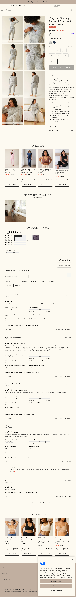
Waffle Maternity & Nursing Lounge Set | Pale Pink (11, 171)
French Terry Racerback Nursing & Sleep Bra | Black (28, 539)
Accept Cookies (55, 581)
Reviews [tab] (9, 271)
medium (8, 286)
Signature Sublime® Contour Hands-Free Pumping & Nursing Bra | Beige (61, 540)
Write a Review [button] (63, 260)
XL (71, 52)
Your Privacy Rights (55, 590)
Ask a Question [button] (63, 266)
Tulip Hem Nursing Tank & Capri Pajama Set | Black (60, 173)
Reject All (55, 586)
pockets (24, 282)
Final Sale (52, 28)
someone (33, 282)
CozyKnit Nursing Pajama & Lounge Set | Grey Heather (20, 326)
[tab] (36, 189)
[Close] (71, 557)
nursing (17, 286)
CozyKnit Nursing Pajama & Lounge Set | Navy (18, 414)
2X (59, 57)
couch (16, 282)
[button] (2, 10)
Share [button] (9, 330)
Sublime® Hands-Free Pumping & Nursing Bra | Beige (12, 539)
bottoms (43, 282)
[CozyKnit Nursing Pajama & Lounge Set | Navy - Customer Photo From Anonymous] (36, 238)
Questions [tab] (23, 271)
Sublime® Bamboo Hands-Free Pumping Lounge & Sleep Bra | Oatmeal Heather (43, 540)
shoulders (52, 282)
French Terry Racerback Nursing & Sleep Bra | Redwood (44, 171)
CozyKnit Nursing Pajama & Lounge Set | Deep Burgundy (21, 372)
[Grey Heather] (49, 43)
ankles (8, 282)
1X (52, 57)
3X (66, 57)
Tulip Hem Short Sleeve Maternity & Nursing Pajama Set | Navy (28, 171)
